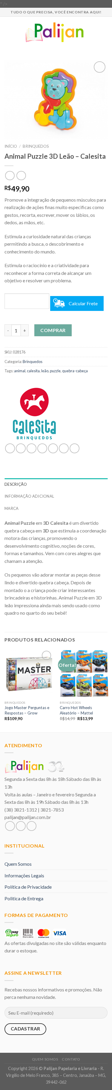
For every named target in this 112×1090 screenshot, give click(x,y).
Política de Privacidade (28, 887)
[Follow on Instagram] (21, 826)
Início (10, 146)
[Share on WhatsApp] (10, 448)
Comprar (52, 330)
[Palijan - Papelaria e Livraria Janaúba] (56, 32)
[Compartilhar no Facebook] (21, 448)
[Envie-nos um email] (31, 826)
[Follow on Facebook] (10, 826)
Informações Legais (24, 875)
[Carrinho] (105, 32)
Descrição (15, 484)
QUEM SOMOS (45, 1059)
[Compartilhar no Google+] (64, 448)
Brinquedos (36, 146)
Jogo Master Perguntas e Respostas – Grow (26, 710)
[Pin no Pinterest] (53, 448)
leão (44, 370)
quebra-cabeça (75, 370)
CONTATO (71, 1059)
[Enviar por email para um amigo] (42, 448)
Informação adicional (29, 496)
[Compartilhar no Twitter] (31, 448)
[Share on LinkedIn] (74, 448)
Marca (11, 508)
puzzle (55, 370)
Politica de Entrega (23, 898)
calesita (33, 370)
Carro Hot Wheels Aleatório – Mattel (76, 710)
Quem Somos (18, 864)
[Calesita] (34, 413)
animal (19, 370)
